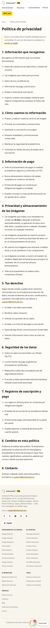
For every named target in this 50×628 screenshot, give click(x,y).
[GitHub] (21, 516)
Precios (45, 8)
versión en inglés (11, 43)
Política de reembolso (33, 585)
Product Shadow (32, 550)
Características (34, 8)
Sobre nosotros (7, 595)
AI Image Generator (33, 534)
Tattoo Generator (32, 558)
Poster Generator (32, 538)
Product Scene (31, 546)
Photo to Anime (7, 566)
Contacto (5, 599)
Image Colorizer (7, 562)
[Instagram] (15, 516)
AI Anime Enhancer (8, 558)
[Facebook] (4, 516)
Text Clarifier (6, 546)
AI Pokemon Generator (34, 566)
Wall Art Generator (32, 542)
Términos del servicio (33, 577)
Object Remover (7, 581)
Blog (3, 603)
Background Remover (9, 577)
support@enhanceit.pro (12, 302)
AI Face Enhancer (8, 554)
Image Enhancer (7, 534)
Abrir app (7, 13)
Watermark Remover (9, 585)
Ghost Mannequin (32, 554)
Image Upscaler (7, 538)
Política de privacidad (33, 581)
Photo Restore (7, 550)
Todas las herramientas (10, 607)
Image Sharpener (8, 542)
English (9, 523)
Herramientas (7, 8)
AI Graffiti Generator (33, 562)
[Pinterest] (26, 516)
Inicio (4, 22)
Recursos (20, 8)
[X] (9, 516)
